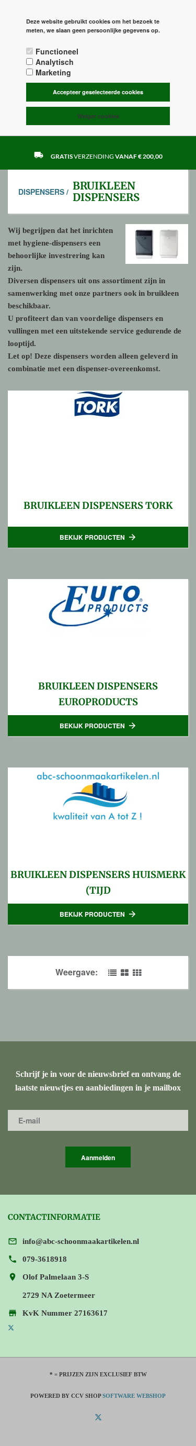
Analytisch (55, 62)
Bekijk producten (98, 537)
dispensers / (43, 191)
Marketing (53, 72)
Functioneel (57, 51)
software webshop (134, 1396)
